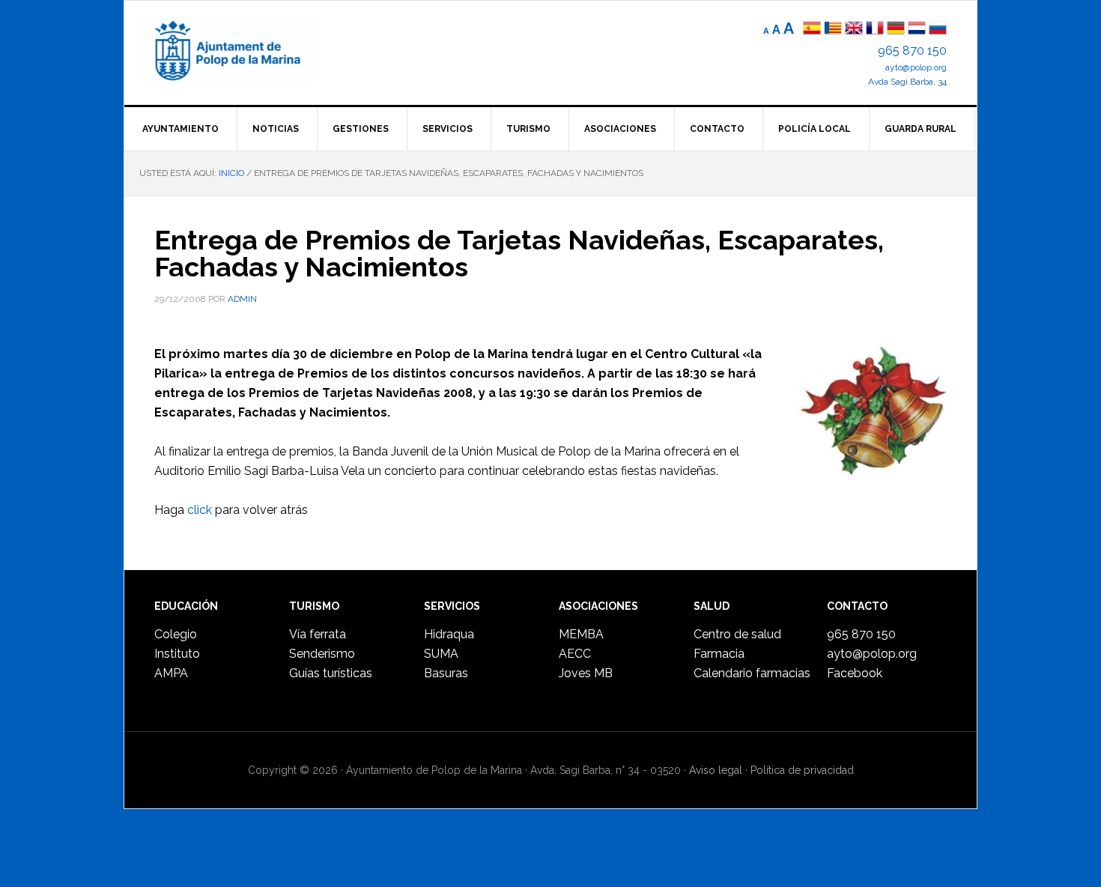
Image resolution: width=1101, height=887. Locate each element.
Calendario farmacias (752, 673)
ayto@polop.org (916, 67)
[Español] (812, 29)
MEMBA (581, 634)
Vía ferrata (317, 634)
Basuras (446, 673)
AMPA (171, 673)
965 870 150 (912, 50)
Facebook (854, 673)
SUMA (441, 654)
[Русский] (938, 29)
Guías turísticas (330, 673)
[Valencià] (833, 29)
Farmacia (719, 654)
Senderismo (322, 654)
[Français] (875, 29)
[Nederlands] (918, 29)
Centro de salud (737, 634)
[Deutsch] (896, 29)
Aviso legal (715, 770)
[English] (854, 29)
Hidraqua (449, 634)
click (199, 510)
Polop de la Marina (244, 49)
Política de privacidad (802, 770)
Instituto (177, 654)
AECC (575, 654)
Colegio (175, 634)
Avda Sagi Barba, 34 (907, 81)
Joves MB (586, 673)
